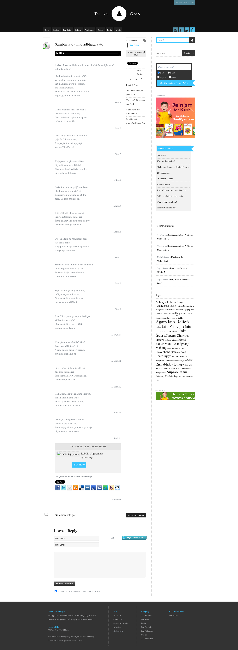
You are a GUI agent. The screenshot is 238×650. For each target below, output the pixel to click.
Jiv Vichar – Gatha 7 (166, 178)
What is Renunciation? (167, 201)
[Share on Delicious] (81, 487)
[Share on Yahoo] (111, 487)
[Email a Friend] (69, 487)
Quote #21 (161, 155)
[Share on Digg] (87, 487)
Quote (172, 352)
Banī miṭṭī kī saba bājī (166, 207)
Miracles (175, 340)
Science (78, 30)
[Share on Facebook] (57, 487)
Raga (179, 352)
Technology (160, 376)
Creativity (171, 313)
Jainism (56, 30)
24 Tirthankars (163, 172)
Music (118, 30)
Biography (186, 309)
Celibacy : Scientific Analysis (170, 196)
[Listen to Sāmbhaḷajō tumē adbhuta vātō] (87, 53)
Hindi (173, 77)
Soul (164, 372)
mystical (170, 348)
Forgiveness (181, 313)
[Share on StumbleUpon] (105, 487)
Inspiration (171, 318)
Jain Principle (173, 326)
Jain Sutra (145, 619)
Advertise (117, 627)
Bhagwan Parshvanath (165, 309)
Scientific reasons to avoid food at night (174, 190)
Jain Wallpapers (147, 630)
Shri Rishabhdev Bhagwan (174, 361)
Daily (162, 73)
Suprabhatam (177, 371)
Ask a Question (147, 638)
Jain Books (173, 615)
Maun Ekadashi (163, 184)
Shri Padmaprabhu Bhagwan (175, 360)
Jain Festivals (146, 627)
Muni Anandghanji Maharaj (172, 345)
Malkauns (168, 340)
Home (47, 30)
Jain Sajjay (134, 45)
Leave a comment (136, 515)
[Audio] (46, 45)
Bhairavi (179, 309)
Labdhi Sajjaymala (92, 453)
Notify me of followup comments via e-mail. (79, 591)
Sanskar (184, 352)
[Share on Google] (93, 487)
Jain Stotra (67, 30)
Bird (192, 309)
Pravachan (162, 352)
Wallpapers (89, 30)
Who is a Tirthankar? (166, 161)
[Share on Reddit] (117, 487)
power (183, 348)
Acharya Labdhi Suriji (135, 54)
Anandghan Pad (165, 305)
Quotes (100, 30)
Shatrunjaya (163, 356)
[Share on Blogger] (75, 487)
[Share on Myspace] (99, 487)
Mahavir (160, 339)
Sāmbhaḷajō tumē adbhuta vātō (79, 44)
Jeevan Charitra (177, 335)
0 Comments (131, 40)
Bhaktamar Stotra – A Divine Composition (175, 166)
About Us (117, 615)
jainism (158, 327)
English (163, 77)
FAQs (109, 30)
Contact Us (117, 619)
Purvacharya (88, 457)
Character (159, 313)
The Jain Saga (171, 376)
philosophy (177, 348)
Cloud (165, 313)
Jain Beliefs (178, 321)
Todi (179, 376)
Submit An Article (120, 623)
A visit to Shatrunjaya (184, 305)
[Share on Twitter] (63, 487)
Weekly (172, 73)
